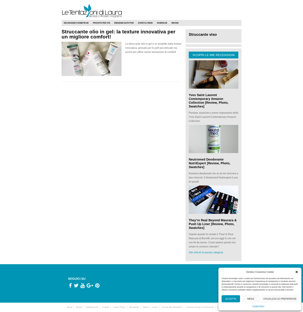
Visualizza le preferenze (280, 298)
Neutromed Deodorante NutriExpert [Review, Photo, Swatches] (209, 163)
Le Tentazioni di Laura (151, 10)
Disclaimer (134, 307)
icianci (155, 307)
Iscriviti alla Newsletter (172, 307)
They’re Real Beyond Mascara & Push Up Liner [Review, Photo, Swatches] (213, 224)
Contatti (105, 307)
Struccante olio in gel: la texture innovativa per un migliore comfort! (118, 34)
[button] (296, 272)
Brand (79, 307)
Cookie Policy (258, 306)
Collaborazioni (91, 307)
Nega (250, 298)
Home (145, 307)
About (69, 307)
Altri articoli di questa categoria (206, 252)
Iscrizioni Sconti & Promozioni (200, 307)
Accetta (230, 298)
